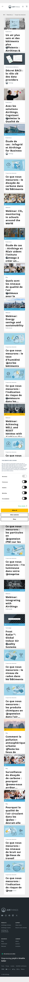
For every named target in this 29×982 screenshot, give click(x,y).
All (4, 14)
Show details (21, 506)
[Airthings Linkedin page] (13, 915)
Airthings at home (6, 925)
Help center (18, 925)
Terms (2, 966)
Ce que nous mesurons (20, 14)
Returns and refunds (21, 927)
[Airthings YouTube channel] (2, 915)
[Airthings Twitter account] (16, 915)
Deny (14, 519)
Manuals (3, 946)
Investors (17, 946)
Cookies (12, 966)
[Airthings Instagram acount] (6, 915)
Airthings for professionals (5, 931)
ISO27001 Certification (21, 966)
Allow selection (14, 515)
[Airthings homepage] (14, 910)
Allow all (14, 510)
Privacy (7, 966)
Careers (17, 943)
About (17, 941)
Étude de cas (10, 14)
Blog (2, 941)
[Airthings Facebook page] (9, 915)
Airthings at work (6, 927)
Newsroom (4, 943)
